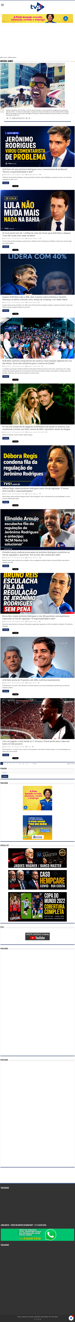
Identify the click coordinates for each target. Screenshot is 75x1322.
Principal (4, 57)
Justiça (34, 432)
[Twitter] (38, 1319)
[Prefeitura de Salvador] (37, 18)
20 (23, 763)
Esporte (29, 746)
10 (19, 763)
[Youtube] (40, 1319)
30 (26, 763)
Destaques (29, 174)
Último (35, 763)
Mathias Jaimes (7, 174)
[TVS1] (37, 7)
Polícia (38, 432)
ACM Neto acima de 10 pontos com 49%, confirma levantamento (31, 680)
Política (35, 174)
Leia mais (6, 183)
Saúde (38, 366)
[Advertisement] (37, 41)
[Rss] (34, 1319)
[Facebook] (36, 1319)
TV (37, 174)
